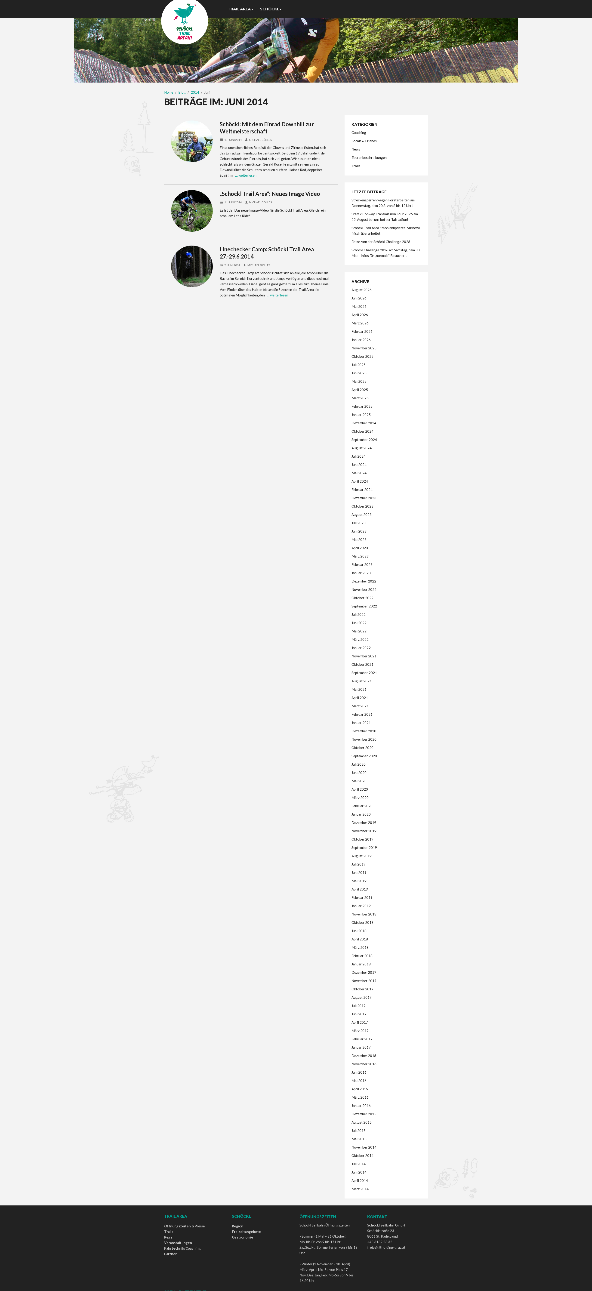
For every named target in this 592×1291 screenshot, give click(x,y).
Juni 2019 (359, 872)
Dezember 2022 (364, 581)
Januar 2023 (361, 573)
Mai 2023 (359, 539)
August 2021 (362, 681)
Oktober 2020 (362, 748)
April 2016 (360, 1089)
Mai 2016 (359, 1080)
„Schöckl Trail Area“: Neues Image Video (270, 193)
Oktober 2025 (362, 356)
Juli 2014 (359, 1164)
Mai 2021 (359, 689)
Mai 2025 (359, 381)
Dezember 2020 (364, 731)
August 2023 (362, 514)
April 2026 (360, 315)
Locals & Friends (364, 141)
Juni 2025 (359, 373)
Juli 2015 (359, 1130)
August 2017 (362, 997)
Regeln (170, 1237)
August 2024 (362, 448)
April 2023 (360, 548)
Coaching (359, 132)
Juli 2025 (359, 365)
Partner (170, 1254)
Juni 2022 (359, 623)
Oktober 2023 (362, 506)
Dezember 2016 (364, 1056)
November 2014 (364, 1147)
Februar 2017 (362, 1039)
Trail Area (239, 8)
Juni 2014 (359, 1172)
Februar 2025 (362, 406)
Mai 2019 (359, 881)
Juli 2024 (359, 456)
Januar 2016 (361, 1105)
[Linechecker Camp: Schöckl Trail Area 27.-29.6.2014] (192, 266)
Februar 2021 (362, 714)
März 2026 (360, 323)
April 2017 (360, 1022)
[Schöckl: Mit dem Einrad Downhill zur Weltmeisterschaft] (192, 141)
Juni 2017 (359, 1014)
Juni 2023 (359, 531)
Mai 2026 (359, 306)
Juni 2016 (359, 1072)
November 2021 (364, 656)
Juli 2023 (359, 523)
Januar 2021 (361, 723)
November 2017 (364, 981)
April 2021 (360, 698)
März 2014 (360, 1189)
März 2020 (360, 797)
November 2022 (364, 589)
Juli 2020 (359, 764)
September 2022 (364, 606)
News (356, 149)
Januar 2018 (361, 964)
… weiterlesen (245, 175)
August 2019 (362, 856)
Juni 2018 (359, 931)
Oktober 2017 (362, 989)
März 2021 (360, 706)
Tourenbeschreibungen (369, 157)
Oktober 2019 (362, 839)
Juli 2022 (359, 614)
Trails (356, 166)
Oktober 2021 (362, 664)
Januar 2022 (361, 648)
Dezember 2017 (364, 972)
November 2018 (364, 914)
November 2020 (364, 739)
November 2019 (364, 831)
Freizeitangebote (246, 1231)
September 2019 (364, 847)
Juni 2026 (359, 298)
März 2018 (360, 947)
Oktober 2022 (362, 598)
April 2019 (360, 889)
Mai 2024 (359, 473)
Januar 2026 (361, 340)
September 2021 (364, 673)
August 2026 (362, 290)
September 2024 (364, 440)
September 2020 (364, 756)
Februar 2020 (362, 806)
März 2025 (360, 398)
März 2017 (360, 1031)
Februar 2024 (362, 489)
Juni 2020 (359, 772)
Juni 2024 (359, 464)
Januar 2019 (361, 906)
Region (237, 1226)
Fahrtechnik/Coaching (182, 1248)
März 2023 (360, 556)
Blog (182, 92)
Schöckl (269, 8)
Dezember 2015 (364, 1114)
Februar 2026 (362, 331)
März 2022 (360, 639)
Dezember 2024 (364, 423)
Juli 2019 (359, 864)
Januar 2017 (361, 1047)
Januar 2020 (361, 814)
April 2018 (360, 939)
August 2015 (362, 1122)
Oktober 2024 (362, 431)
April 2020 (360, 789)
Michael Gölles (260, 140)
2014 (195, 92)
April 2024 (360, 481)
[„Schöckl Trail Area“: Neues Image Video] (192, 211)
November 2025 (364, 348)
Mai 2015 (359, 1139)
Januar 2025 (361, 415)
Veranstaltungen (178, 1243)
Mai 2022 (359, 631)
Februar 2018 (362, 956)
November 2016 (364, 1064)
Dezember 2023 (364, 498)
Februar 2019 (362, 897)
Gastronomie (242, 1237)
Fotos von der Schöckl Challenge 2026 (381, 242)
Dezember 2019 (364, 822)
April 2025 (360, 390)
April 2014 (360, 1180)
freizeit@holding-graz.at (386, 1247)
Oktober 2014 (362, 1155)
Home (168, 92)
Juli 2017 (359, 1006)
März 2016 (360, 1097)
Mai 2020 (359, 781)
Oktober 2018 (362, 922)
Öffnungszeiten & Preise (184, 1226)
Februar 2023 (362, 564)
